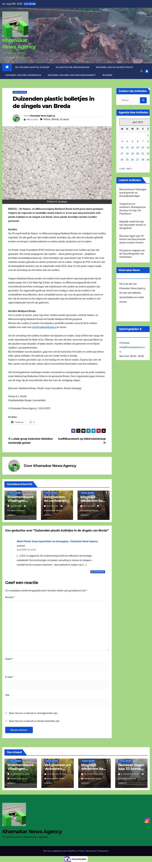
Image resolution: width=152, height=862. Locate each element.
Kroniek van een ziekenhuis (23, 75)
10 (122, 147)
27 (137, 159)
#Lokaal (64, 119)
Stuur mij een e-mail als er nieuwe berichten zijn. (34, 721)
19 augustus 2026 (56, 774)
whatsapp (124, 343)
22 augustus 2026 (20, 774)
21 (142, 153)
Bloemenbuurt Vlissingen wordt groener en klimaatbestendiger (133, 192)
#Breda (55, 119)
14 (142, 147)
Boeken (107, 75)
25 (127, 159)
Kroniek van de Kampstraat (114, 67)
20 (137, 153)
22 (148, 153)
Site (7, 695)
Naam (9, 659)
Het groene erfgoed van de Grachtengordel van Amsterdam (132, 253)
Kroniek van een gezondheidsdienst (72, 75)
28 (142, 159)
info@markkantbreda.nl (44, 327)
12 (132, 147)
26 (132, 159)
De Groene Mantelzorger (32, 67)
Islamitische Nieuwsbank (73, 67)
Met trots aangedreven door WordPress (60, 851)
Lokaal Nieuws (20, 92)
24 (122, 159)
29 (148, 159)
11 (127, 147)
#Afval (46, 119)
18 (127, 153)
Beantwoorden (97, 572)
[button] (141, 71)
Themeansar (103, 851)
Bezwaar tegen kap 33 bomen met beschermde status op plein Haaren (132, 239)
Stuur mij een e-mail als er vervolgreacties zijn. (33, 713)
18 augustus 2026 (93, 774)
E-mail (9, 677)
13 (137, 147)
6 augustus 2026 (130, 774)
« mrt (122, 168)
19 (132, 153)
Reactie (10, 597)
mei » (129, 168)
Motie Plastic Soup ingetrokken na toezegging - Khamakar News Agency (57, 541)
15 (148, 147)
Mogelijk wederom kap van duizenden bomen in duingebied (132, 224)
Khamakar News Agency (42, 115)
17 (122, 153)
